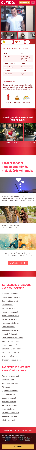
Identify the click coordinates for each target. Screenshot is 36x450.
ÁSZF (17, 430)
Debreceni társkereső (10, 301)
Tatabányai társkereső (10, 352)
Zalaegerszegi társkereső (11, 360)
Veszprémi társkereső (10, 356)
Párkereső (6, 387)
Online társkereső (8, 394)
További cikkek (16, 263)
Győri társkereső (8, 308)
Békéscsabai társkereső (11, 297)
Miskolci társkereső (9, 319)
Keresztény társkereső (10, 383)
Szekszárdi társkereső (10, 341)
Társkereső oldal (8, 420)
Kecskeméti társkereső (10, 316)
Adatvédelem (8, 430)
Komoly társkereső (9, 402)
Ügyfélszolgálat (27, 430)
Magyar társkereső (9, 398)
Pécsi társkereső (8, 327)
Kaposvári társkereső (10, 312)
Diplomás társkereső (10, 391)
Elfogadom (18, 446)
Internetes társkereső (10, 416)
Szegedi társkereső (9, 334)
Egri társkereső (7, 305)
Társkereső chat (8, 380)
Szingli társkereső (8, 409)
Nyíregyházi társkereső (10, 323)
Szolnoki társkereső (9, 345)
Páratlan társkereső (9, 405)
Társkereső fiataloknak (10, 413)
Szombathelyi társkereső (11, 349)
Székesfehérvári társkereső (12, 338)
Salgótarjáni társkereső (10, 330)
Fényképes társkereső (10, 376)
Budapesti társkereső (10, 294)
